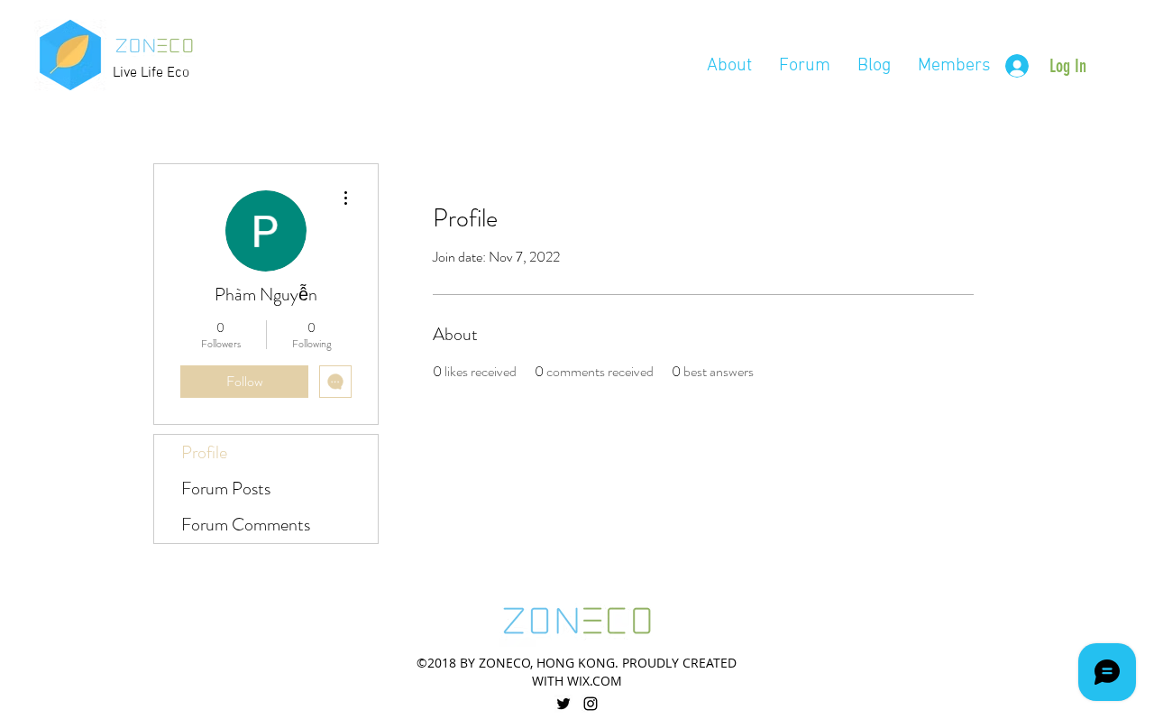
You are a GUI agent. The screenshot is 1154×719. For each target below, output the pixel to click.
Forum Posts (225, 488)
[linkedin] (591, 704)
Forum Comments (245, 525)
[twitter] (563, 704)
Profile (204, 452)
